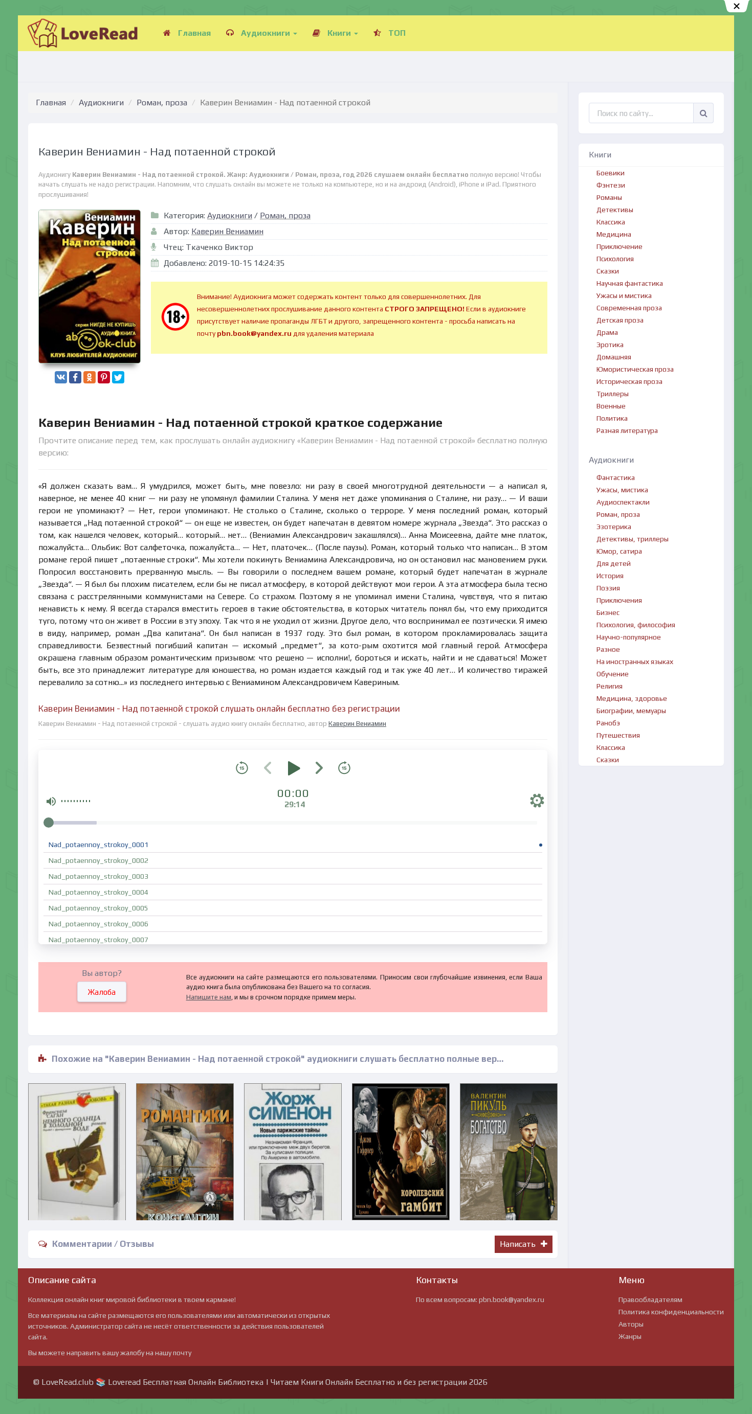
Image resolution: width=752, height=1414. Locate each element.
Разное (608, 649)
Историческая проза (629, 381)
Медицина (613, 234)
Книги (339, 33)
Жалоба (102, 992)
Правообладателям (650, 1299)
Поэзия (608, 588)
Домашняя (613, 357)
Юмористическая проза (635, 369)
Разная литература (627, 430)
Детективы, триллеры (632, 539)
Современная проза (629, 308)
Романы (609, 197)
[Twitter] (118, 377)
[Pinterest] (104, 377)
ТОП (396, 33)
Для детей (613, 563)
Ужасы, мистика (622, 490)
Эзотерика (613, 526)
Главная (193, 33)
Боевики (610, 173)
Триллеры (612, 394)
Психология (615, 259)
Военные (611, 406)
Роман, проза (162, 102)
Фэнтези (610, 185)
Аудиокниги (265, 33)
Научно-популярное (628, 637)
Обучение (612, 674)
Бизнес (608, 612)
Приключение (619, 246)
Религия (609, 686)
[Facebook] (75, 377)
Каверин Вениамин (227, 231)
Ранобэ (608, 723)
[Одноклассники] (89, 377)
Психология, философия (635, 625)
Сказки (607, 271)
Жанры (630, 1336)
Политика (612, 418)
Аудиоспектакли (623, 502)
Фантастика (615, 477)
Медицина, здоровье (631, 698)
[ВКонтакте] (61, 377)
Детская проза (620, 320)
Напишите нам (208, 997)
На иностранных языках (634, 661)
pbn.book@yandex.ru (511, 1299)
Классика (610, 222)
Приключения (619, 600)
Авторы (631, 1324)
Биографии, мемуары (631, 710)
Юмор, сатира (619, 551)
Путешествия (618, 735)
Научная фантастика (629, 283)
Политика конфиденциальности (671, 1312)
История (610, 576)
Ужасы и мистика (624, 295)
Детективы (614, 210)
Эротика (610, 344)
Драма (607, 332)
